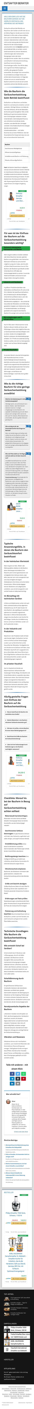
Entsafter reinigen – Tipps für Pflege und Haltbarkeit (19, 1303)
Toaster (10, 1394)
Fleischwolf (22, 1394)
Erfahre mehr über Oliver (21, 1132)
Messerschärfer (14, 1398)
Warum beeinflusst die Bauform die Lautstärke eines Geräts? (16, 713)
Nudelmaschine (7, 1390)
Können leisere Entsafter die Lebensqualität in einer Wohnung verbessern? (15, 1175)
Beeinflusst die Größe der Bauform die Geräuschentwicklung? (16, 737)
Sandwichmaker (21, 1390)
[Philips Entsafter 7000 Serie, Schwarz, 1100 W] (15, 1210)
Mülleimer (20, 1396)
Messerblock (5, 1394)
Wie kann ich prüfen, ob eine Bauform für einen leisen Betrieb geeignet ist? (17, 729)
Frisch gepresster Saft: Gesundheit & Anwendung (20, 1298)
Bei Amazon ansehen (17, 215)
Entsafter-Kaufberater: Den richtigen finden (18, 1313)
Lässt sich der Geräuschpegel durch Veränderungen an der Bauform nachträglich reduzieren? (16, 746)
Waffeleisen (28, 1388)
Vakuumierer (21, 1392)
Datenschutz (22, 1403)
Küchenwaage (16, 1394)
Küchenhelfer (13, 1388)
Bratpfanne (6, 1396)
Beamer (27, 1390)
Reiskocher (14, 1390)
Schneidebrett (26, 1396)
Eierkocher (21, 1398)
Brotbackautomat (21, 1388)
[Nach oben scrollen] (31, 1406)
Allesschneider (13, 1396)
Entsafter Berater (16, 3)
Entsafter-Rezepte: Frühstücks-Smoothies (19, 1308)
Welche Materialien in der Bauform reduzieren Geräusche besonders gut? (16, 721)
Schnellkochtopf (13, 1392)
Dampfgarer (28, 1394)
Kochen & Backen (6, 1388)
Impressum (29, 1403)
